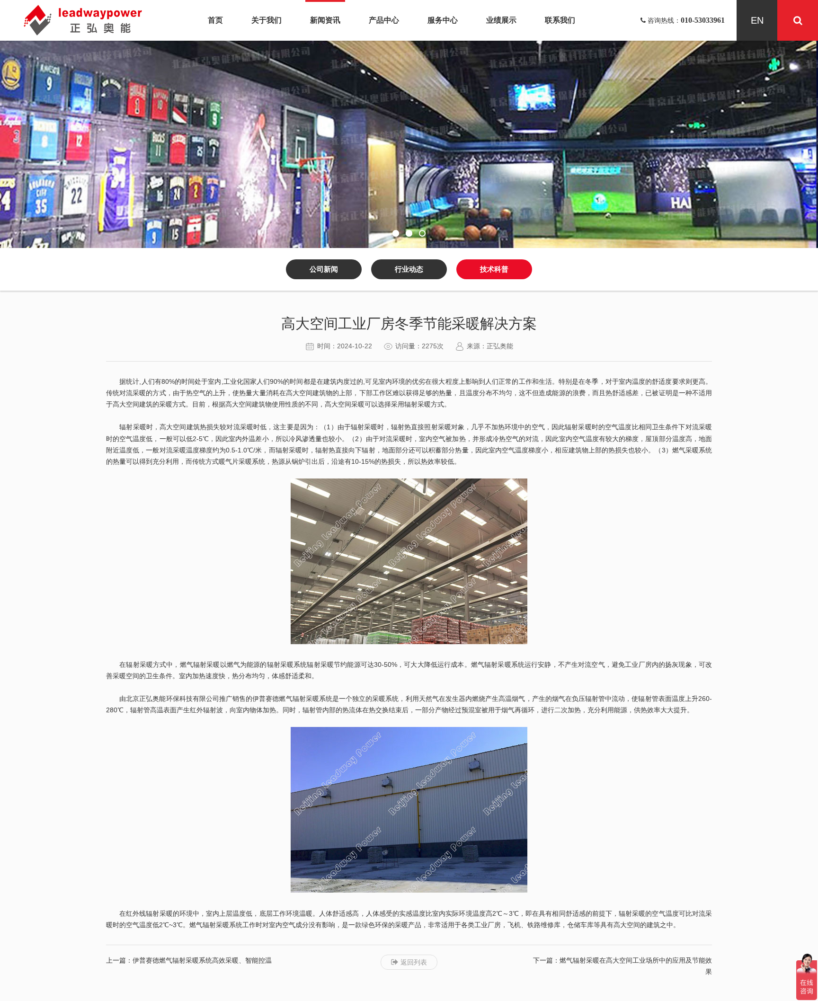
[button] (395, 233)
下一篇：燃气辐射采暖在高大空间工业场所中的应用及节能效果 (622, 966)
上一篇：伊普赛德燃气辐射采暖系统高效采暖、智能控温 (189, 960)
